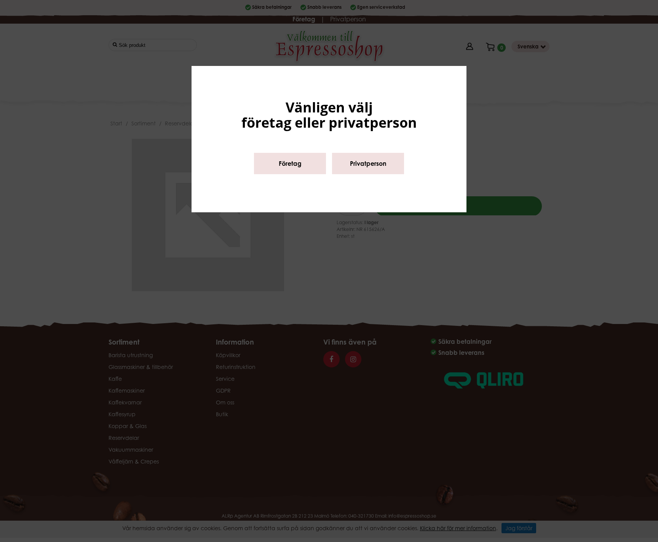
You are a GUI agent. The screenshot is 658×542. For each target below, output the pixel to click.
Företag (290, 163)
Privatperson (368, 163)
